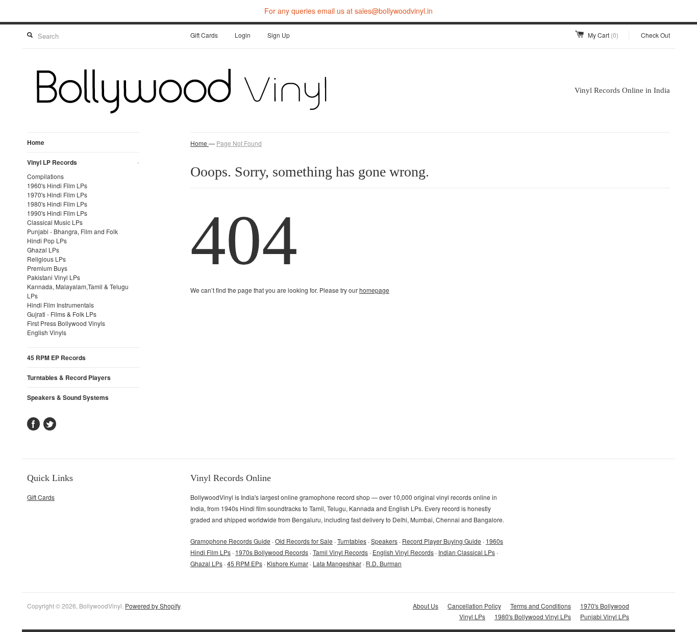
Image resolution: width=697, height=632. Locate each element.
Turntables (351, 541)
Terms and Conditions (540, 605)
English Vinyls (46, 332)
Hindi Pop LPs (47, 240)
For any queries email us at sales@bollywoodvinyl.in (348, 11)
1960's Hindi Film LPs (57, 185)
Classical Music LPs (55, 222)
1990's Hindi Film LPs (57, 213)
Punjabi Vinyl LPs (604, 616)
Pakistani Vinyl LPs (53, 277)
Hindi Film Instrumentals (60, 304)
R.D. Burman (384, 563)
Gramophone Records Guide (230, 541)
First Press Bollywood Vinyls (66, 323)
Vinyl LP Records (83, 162)
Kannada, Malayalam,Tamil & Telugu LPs (78, 291)
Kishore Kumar (287, 563)
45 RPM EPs (244, 563)
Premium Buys (47, 268)
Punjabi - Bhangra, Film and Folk (72, 231)
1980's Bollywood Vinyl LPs (532, 616)
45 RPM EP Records (56, 357)
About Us (425, 605)
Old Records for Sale (304, 541)
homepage (374, 290)
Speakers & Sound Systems (68, 397)
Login (243, 35)
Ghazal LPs (43, 249)
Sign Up (278, 35)
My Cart (603, 35)
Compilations (45, 176)
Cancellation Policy (474, 605)
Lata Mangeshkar (337, 563)
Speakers (384, 541)
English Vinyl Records (403, 552)
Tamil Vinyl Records (340, 552)
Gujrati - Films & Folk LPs (61, 314)
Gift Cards (204, 35)
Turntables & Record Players (69, 377)
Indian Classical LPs (466, 552)
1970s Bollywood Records (271, 552)
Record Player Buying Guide (441, 541)
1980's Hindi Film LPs (57, 203)
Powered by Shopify (152, 605)
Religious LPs (46, 259)
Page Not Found (239, 143)
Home (35, 142)
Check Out (655, 35)
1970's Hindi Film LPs (57, 194)
